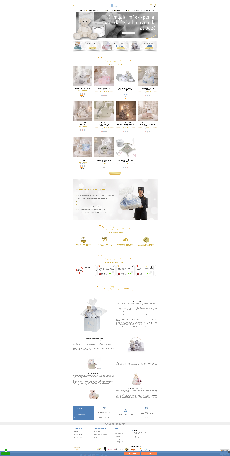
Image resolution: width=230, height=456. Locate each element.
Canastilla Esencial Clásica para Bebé (82, 159)
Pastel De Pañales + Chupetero (82, 123)
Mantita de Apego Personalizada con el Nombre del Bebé (125, 160)
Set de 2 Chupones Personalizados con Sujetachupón (104, 124)
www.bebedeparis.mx (119, 442)
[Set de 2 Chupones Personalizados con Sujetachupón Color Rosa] (102, 131)
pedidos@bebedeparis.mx (152, 0)
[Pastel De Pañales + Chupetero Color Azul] (84, 130)
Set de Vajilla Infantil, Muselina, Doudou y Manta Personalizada (126, 89)
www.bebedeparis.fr (119, 433)
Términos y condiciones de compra (100, 434)
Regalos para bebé (78, 434)
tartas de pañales (78, 375)
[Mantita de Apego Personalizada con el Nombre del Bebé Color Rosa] (127, 167)
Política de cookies (76, 453)
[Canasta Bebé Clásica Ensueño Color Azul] (102, 95)
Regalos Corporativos (79, 437)
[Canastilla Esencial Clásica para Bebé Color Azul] (82, 166)
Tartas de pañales (78, 436)
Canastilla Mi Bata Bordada (82, 88)
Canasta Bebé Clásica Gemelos (147, 89)
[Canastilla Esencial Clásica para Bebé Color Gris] (84, 166)
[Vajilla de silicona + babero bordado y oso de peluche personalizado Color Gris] (149, 131)
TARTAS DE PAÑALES (93, 373)
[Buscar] (73, 6)
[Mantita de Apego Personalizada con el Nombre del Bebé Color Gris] (125, 167)
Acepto (149, 453)
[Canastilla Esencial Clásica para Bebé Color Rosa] (80, 166)
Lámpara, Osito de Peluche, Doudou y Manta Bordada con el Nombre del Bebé (125, 124)
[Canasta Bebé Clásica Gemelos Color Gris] (149, 95)
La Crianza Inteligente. (85, 245)
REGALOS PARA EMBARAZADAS (136, 388)
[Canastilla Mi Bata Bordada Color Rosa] (82, 94)
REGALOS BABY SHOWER (136, 359)
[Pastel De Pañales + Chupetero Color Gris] (80, 130)
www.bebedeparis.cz (119, 441)
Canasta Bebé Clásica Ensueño (104, 89)
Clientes (95, 439)
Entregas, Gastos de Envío (98, 433)
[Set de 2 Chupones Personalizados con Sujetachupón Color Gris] (106, 131)
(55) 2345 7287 (144, 0)
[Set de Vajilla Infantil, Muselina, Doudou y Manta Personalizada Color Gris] (125, 96)
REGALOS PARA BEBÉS (136, 301)
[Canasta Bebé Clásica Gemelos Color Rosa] (145, 95)
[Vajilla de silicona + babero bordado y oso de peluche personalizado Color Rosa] (145, 131)
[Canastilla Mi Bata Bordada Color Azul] (80, 94)
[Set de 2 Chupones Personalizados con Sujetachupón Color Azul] (104, 131)
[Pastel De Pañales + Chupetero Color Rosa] (82, 130)
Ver (125, 133)
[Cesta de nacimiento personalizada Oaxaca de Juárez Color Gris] (104, 167)
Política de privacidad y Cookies (100, 436)
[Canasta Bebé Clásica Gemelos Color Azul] (147, 95)
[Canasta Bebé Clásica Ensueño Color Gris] (106, 95)
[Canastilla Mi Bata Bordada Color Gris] (84, 94)
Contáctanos (96, 437)
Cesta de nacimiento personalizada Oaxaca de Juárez (104, 160)
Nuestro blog (77, 431)
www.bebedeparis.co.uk (119, 436)
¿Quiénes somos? (97, 431)
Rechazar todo (131, 453)
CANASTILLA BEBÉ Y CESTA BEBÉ (94, 338)
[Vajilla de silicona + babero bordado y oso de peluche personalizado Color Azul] (147, 131)
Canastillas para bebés (79, 432)
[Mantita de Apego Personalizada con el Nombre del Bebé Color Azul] (123, 167)
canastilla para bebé (96, 340)
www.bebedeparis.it (118, 438)
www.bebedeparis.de (119, 435)
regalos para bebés (125, 305)
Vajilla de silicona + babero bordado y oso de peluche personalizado (147, 124)
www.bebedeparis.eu (119, 439)
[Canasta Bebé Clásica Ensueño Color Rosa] (104, 95)
